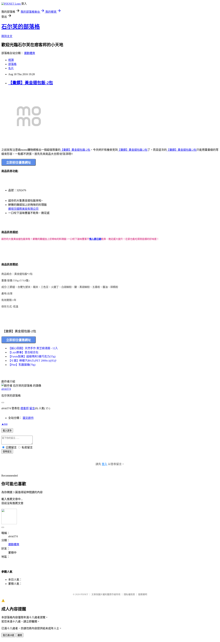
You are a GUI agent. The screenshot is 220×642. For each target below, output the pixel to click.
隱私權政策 (129, 594)
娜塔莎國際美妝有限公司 (23, 208)
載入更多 (7, 430)
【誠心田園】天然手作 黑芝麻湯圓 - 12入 (33, 348)
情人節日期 (95, 239)
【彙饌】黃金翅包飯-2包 (30, 83)
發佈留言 (7, 451)
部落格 (12, 64)
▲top (4, 423)
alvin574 (6, 388)
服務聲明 (142, 594)
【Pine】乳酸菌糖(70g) (21, 364)
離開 (20, 635)
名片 (11, 68)
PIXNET (84, 594)
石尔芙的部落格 (20, 27)
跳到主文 (6, 36)
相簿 (11, 60)
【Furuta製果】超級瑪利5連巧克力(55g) (32, 356)
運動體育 (29, 53)
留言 (32, 408)
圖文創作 (28, 417)
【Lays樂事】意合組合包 (23, 352)
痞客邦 (24, 408)
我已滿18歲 (8, 635)
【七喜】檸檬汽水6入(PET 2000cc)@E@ (32, 360)
